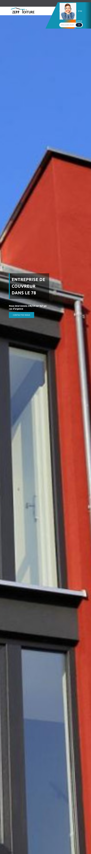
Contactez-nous (21, 315)
